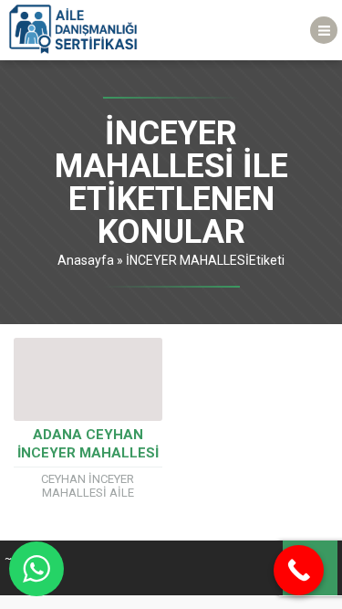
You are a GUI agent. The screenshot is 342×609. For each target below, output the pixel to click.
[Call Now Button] (299, 570)
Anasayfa (85, 260)
